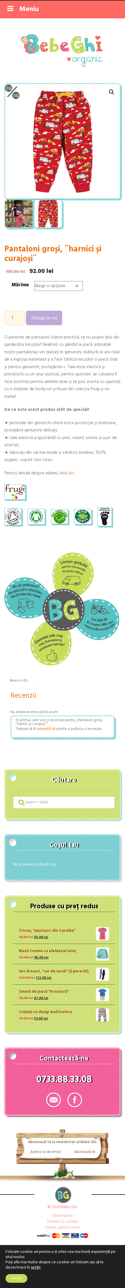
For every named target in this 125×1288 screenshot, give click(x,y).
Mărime (20, 285)
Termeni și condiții (62, 1221)
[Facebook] (74, 1100)
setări (35, 1267)
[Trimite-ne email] (53, 1100)
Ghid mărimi (62, 1216)
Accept (16, 1278)
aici (71, 473)
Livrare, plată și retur (62, 1227)
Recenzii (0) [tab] (19, 680)
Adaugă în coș (44, 317)
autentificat (46, 729)
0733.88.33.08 (64, 1080)
